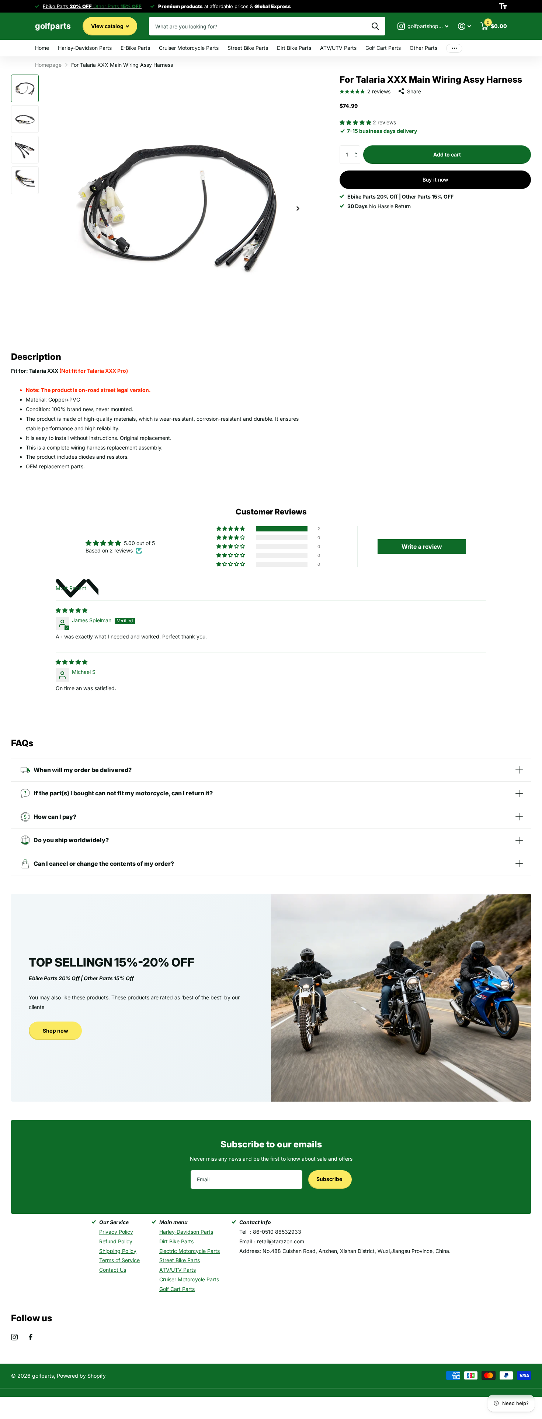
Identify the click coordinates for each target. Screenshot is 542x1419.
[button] (356, 122)
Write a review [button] (422, 546)
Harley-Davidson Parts (85, 48)
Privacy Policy (116, 1232)
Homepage (48, 65)
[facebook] (30, 1337)
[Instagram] (14, 1337)
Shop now (55, 1030)
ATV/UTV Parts (338, 48)
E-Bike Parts (135, 48)
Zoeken (375, 26)
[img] (71, 610)
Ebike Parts (67, 6)
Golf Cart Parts (383, 48)
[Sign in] (464, 26)
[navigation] (25, 88)
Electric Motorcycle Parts (189, 1251)
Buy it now (435, 179)
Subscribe (329, 1179)
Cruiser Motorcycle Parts (189, 48)
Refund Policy (115, 1241)
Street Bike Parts (247, 48)
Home (42, 48)
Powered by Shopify (81, 1375)
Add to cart (447, 154)
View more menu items (454, 48)
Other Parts (423, 48)
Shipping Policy (117, 1251)
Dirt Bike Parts (294, 48)
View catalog (108, 26)
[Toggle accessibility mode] (503, 6)
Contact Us (112, 1270)
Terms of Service (119, 1260)
